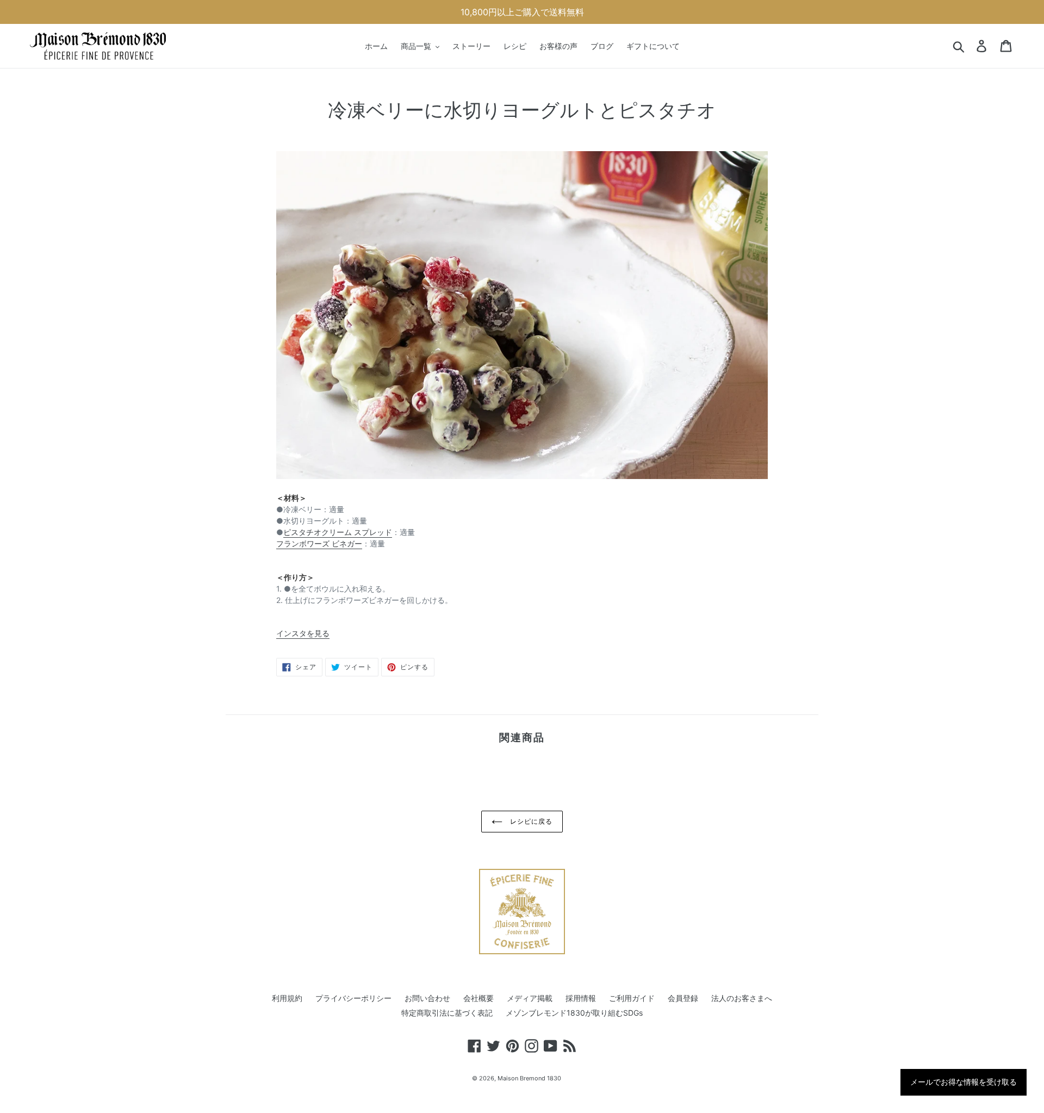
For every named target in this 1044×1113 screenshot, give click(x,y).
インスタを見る (303, 633)
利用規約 (287, 998)
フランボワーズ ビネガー (319, 543)
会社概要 (478, 998)
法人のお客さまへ (741, 998)
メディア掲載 (529, 998)
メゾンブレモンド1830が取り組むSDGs (574, 1012)
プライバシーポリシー (353, 998)
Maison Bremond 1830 (529, 1078)
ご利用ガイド (632, 998)
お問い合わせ (427, 998)
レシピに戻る (530, 821)
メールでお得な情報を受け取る (963, 1082)
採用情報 (581, 998)
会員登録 (683, 998)
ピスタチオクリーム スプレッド (337, 532)
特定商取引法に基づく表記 (447, 1012)
